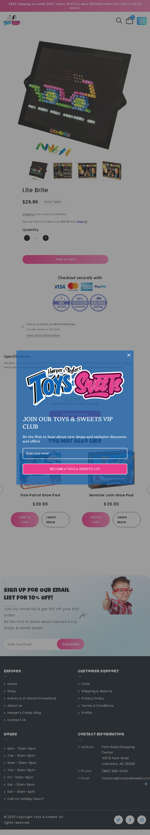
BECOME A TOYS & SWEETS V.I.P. (75, 469)
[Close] (129, 355)
